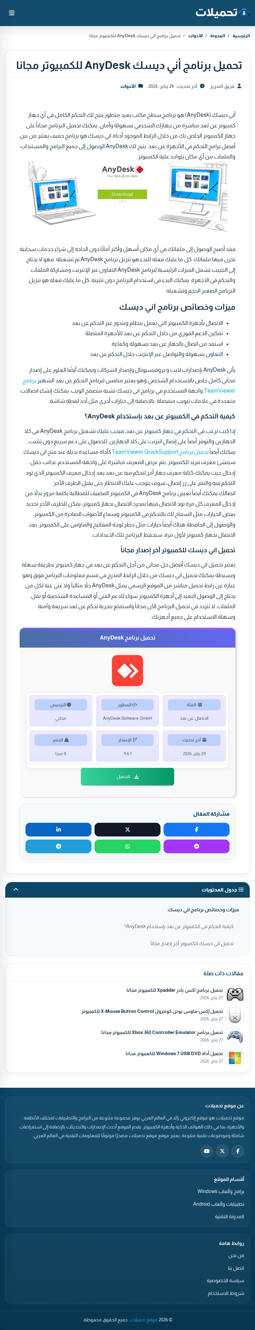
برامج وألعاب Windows (220, 1191)
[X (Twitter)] (222, 1151)
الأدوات (195, 35)
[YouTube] (207, 1151)
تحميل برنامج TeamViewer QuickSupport (160, 452)
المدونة (217, 35)
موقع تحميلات (143, 1319)
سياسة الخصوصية (225, 1280)
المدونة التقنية (229, 1216)
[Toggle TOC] (16, 890)
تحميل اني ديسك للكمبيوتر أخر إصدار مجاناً (192, 943)
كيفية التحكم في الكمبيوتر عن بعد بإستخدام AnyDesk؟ (179, 926)
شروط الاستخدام (226, 1293)
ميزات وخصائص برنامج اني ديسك (203, 909)
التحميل (123, 776)
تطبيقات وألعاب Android (218, 1204)
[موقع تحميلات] (222, 13)
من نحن (236, 1255)
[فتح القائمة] (12, 13)
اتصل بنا (236, 1268)
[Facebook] (238, 1151)
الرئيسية (241, 35)
